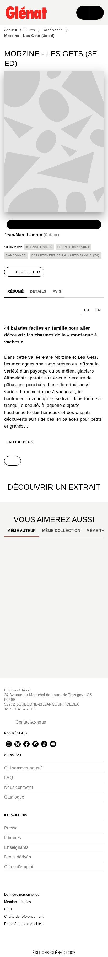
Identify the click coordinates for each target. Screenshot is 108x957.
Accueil (10, 30)
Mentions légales (17, 902)
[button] (54, 224)
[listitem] (8, 744)
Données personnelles (21, 894)
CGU (8, 909)
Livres (29, 30)
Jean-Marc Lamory (31, 235)
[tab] (15, 291)
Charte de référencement (24, 916)
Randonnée (52, 30)
